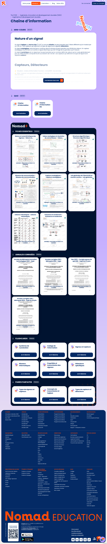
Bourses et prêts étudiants (76, 437)
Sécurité (89, 483)
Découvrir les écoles (59, 443)
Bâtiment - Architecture (43, 484)
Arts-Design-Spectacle (11, 478)
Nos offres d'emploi (76, 531)
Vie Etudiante (73, 435)
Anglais (7, 445)
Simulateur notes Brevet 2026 (12, 416)
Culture (88, 477)
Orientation (73, 418)
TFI (87, 435)
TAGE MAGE (89, 502)
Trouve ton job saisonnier (76, 443)
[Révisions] (35, 3)
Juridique (89, 479)
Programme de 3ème (59, 420)
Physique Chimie (9, 443)
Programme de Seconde (60, 422)
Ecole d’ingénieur (58, 448)
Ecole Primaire (41, 435)
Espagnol (7, 446)
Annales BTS (25, 420)
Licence (40, 456)
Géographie (8, 439)
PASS (39, 462)
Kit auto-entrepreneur (43, 495)
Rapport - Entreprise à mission (77, 427)
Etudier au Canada (26, 471)
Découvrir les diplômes (59, 437)
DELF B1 (88, 441)
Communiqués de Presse (93, 418)
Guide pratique (74, 479)
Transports (40, 474)
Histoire (7, 437)
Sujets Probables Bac (59, 475)
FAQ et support (90, 414)
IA (70, 414)
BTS (39, 448)
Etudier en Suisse (26, 473)
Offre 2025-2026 (26, 435)
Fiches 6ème (41, 414)
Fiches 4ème (41, 418)
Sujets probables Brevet (60, 473)
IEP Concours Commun (92, 498)
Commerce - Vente (42, 482)
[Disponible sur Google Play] (27, 539)
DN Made (40, 460)
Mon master (57, 490)
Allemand (7, 448)
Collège (40, 437)
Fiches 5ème (41, 416)
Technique (89, 485)
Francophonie (73, 425)
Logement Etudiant (75, 439)
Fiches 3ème (41, 420)
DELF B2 (88, 443)
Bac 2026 (7, 418)
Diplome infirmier (42, 464)
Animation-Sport (91, 475)
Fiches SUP (40, 427)
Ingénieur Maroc (91, 488)
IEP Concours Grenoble (92, 500)
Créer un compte (98, 3)
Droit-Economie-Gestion (11, 471)
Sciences (7, 477)
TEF (87, 439)
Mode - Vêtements (42, 476)
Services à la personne (43, 489)
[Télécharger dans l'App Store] (27, 535)
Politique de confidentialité (28, 528)
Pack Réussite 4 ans (26, 437)
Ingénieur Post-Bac (91, 487)
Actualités (89, 416)
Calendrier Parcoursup (59, 484)
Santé (6, 480)
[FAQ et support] (102, 539)
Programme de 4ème (59, 418)
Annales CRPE (25, 427)
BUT (39, 452)
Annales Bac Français (27, 418)
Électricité (40, 486)
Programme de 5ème (59, 416)
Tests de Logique (91, 505)
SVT (6, 441)
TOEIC (88, 445)
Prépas (39, 454)
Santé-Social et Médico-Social (94, 481)
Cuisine (39, 472)
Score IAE (89, 504)
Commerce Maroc (91, 496)
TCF (87, 437)
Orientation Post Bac (59, 488)
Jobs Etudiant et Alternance (77, 441)
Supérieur (72, 475)
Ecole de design (58, 446)
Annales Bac (25, 414)
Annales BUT (25, 423)
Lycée (71, 473)
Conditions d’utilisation (26, 529)
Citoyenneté (73, 422)
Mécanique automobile (43, 488)
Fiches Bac (40, 422)
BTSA (39, 450)
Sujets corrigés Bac (58, 479)
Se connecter (86, 3)
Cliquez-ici (24, 523)
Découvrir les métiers (59, 441)
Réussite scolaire (74, 416)
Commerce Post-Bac (92, 490)
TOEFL (88, 446)
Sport (71, 420)
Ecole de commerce (59, 445)
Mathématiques (9, 435)
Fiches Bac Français (42, 425)
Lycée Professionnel (42, 444)
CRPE (88, 471)
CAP (39, 439)
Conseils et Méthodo (59, 471)
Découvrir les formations (60, 439)
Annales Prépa (25, 422)
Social (6, 482)
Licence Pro (40, 458)
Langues (7, 486)
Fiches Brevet (41, 423)
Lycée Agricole (41, 446)
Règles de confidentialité (77, 535)
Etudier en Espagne (26, 475)
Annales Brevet (25, 416)
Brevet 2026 (8, 420)
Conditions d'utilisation (77, 533)
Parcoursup (57, 435)
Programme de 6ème (59, 414)
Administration (90, 473)
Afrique (72, 423)
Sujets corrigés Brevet (59, 477)
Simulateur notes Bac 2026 (11, 414)
